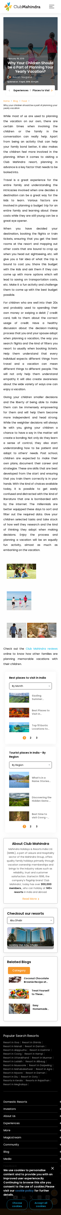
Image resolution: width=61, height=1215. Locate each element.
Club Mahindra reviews (42, 649)
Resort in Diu (10, 1076)
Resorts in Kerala (13, 1080)
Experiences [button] (11, 1123)
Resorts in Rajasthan (37, 1080)
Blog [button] (6, 1152)
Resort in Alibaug (35, 1061)
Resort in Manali (12, 1046)
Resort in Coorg (12, 1053)
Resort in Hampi (34, 1053)
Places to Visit (41, 90)
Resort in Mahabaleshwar (18, 1069)
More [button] (6, 1130)
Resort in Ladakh (13, 1061)
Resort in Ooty (29, 1076)
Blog (15, 101)
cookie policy (24, 1191)
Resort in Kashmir (40, 1050)
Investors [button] (9, 1109)
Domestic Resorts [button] (15, 1102)
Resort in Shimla (31, 1042)
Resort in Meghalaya (15, 1084)
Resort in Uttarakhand (16, 1057)
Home (6, 101)
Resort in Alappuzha (15, 1050)
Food (24, 101)
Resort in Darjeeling (40, 1065)
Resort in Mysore (13, 1073)
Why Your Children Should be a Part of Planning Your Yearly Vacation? (30, 67)
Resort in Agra (44, 1069)
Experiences (21, 90)
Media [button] (7, 1159)
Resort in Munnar (42, 1057)
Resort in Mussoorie (14, 1065)
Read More (29, 898)
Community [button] (11, 1145)
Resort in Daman (35, 1046)
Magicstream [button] (12, 1137)
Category (19, 970)
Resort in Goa (11, 1042)
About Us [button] (9, 1116)
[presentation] (9, 90)
